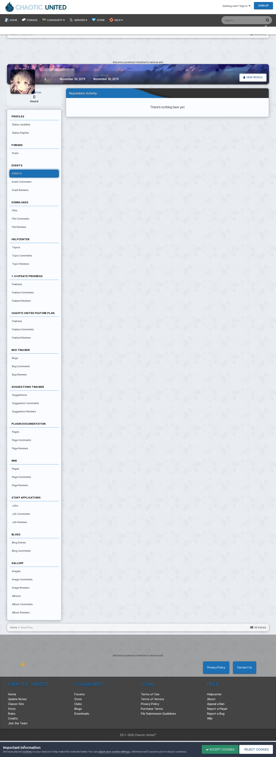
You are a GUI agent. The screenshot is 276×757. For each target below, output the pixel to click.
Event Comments (22, 181)
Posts (15, 153)
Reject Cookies (256, 749)
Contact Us (244, 667)
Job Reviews (19, 522)
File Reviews (19, 226)
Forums (31, 20)
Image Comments (22, 579)
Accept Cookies (221, 749)
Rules (11, 713)
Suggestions (19, 394)
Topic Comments (22, 255)
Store (100, 20)
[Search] (267, 20)
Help (117, 20)
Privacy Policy (216, 667)
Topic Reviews (20, 263)
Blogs (78, 709)
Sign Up (263, 5)
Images (16, 571)
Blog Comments (21, 550)
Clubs (78, 704)
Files (14, 210)
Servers (80, 20)
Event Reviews (20, 190)
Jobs (15, 505)
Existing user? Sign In (236, 5)
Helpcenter (214, 694)
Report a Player (217, 709)
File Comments (20, 218)
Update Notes (17, 699)
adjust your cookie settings (114, 751)
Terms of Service (152, 699)
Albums (16, 595)
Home (13, 20)
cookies (27, 751)
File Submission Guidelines (158, 713)
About (211, 699)
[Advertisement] (138, 50)
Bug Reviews (19, 374)
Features (17, 284)
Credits (13, 718)
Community (54, 20)
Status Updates (249, 20)
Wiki (209, 718)
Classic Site (16, 704)
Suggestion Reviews (24, 411)
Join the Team (17, 723)
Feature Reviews (21, 300)
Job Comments (21, 513)
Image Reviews (20, 587)
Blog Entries (19, 542)
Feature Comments (23, 292)
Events (17, 173)
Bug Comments (21, 366)
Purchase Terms (152, 709)
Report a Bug (215, 713)
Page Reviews (20, 448)
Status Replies (20, 132)
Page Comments (21, 440)
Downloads (81, 713)
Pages (15, 431)
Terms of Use (150, 694)
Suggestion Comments (25, 403)
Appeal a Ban (215, 704)
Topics (16, 247)
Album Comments (22, 604)
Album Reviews (21, 612)
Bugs (15, 358)
